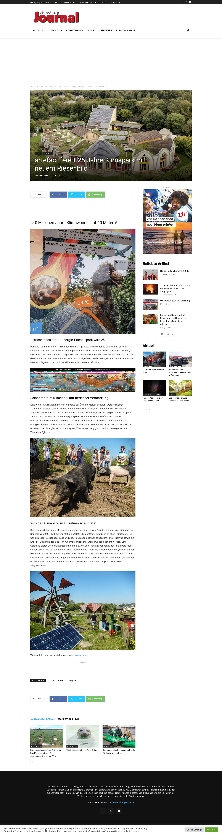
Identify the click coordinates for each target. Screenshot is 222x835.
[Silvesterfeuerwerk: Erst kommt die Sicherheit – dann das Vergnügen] (150, 289)
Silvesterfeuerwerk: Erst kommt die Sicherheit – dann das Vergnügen (175, 288)
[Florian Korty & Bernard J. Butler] (150, 274)
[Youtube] (190, 2)
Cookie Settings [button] (194, 830)
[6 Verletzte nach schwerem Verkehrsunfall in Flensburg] (180, 359)
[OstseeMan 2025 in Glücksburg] (150, 304)
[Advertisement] (140, 16)
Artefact (61, 680)
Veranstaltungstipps (152, 394)
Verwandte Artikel (42, 719)
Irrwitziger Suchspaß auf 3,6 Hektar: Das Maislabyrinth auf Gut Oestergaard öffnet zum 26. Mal (45, 753)
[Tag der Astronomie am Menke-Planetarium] (154, 388)
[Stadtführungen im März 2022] (154, 359)
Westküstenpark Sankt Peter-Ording (82, 750)
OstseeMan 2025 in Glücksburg (175, 300)
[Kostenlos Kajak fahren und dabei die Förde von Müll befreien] (119, 736)
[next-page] (37, 762)
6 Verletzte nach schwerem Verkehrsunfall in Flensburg (180, 372)
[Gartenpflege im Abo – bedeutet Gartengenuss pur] (180, 388)
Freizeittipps (51, 86)
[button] (188, 30)
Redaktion (43, 175)
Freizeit (40, 86)
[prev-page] (32, 762)
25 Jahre (51, 680)
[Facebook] (183, 2)
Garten (172, 394)
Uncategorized (175, 366)
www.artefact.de (83, 655)
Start (32, 86)
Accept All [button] (211, 830)
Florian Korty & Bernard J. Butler (175, 271)
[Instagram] (186, 2)
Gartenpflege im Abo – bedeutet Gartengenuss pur (179, 400)
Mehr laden (166, 334)
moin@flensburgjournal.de (121, 802)
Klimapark (72, 680)
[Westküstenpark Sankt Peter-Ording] (82, 736)
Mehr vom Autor (68, 719)
